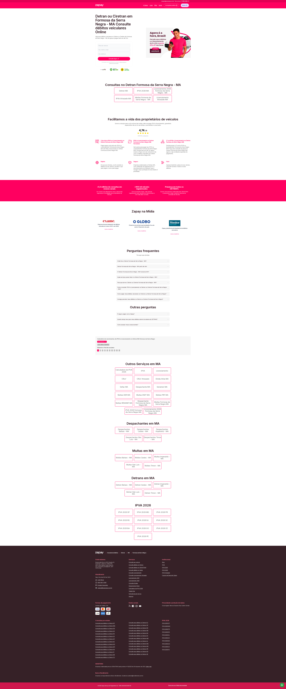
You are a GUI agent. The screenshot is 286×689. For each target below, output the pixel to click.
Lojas (151, 5)
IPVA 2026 (165, 570)
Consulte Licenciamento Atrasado (138, 575)
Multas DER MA (124, 395)
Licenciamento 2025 (134, 578)
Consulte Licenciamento (135, 573)
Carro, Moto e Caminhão (103, 344)
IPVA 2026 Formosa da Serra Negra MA (133, 411)
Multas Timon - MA (152, 466)
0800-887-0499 (101, 582)
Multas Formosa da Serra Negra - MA (143, 98)
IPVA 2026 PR (162, 512)
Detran (123, 553)
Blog (155, 5)
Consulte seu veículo (134, 562)
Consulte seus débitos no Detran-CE (105, 636)
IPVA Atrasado (166, 573)
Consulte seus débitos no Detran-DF (105, 623)
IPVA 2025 (165, 567)
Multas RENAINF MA (124, 403)
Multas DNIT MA (143, 395)
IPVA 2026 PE (143, 536)
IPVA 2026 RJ (143, 520)
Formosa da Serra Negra (139, 553)
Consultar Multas (133, 583)
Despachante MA (143, 387)
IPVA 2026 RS (124, 520)
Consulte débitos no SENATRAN (137, 567)
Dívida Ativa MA (162, 379)
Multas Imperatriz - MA (162, 458)
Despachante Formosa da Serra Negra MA (143, 403)
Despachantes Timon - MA (152, 438)
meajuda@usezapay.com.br (104, 588)
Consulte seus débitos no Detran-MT (105, 647)
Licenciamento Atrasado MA (163, 98)
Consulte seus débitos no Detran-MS (138, 646)
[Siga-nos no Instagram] (136, 606)
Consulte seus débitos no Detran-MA (139, 643)
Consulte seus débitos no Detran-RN (138, 630)
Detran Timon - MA (152, 493)
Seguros (131, 596)
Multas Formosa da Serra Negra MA (162, 403)
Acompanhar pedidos (170, 5)
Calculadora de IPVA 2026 (124, 371)
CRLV (124, 379)
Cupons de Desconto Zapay (169, 575)
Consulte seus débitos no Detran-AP (105, 639)
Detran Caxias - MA (143, 485)
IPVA (143, 371)
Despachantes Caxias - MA (143, 430)
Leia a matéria (109, 229)
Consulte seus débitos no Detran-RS (138, 628)
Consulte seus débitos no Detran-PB (138, 649)
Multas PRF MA (162, 395)
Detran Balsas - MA (124, 485)
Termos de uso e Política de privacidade (117, 63)
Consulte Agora (113, 58)
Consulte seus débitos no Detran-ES (138, 636)
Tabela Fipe (132, 591)
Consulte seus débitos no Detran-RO (138, 651)
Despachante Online (134, 586)
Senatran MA (162, 387)
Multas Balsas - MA (124, 458)
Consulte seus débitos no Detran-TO (105, 657)
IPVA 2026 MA (143, 91)
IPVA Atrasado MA (123, 98)
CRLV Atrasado (143, 379)
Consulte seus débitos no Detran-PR (105, 628)
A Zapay (145, 5)
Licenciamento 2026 (134, 580)
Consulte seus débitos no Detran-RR (105, 655)
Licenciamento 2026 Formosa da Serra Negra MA (152, 411)
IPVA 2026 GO (143, 528)
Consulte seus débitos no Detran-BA (138, 633)
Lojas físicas (100, 580)
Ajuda (160, 5)
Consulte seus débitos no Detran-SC (105, 631)
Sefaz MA (124, 387)
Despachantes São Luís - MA (133, 438)
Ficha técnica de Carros (135, 594)
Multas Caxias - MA (143, 458)
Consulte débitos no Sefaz (136, 570)
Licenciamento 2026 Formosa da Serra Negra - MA (162, 91)
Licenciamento (162, 371)
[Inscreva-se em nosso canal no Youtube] (140, 606)
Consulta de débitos (112, 553)
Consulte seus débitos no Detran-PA (105, 649)
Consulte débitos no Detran (136, 565)
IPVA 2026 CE (162, 528)
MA (129, 553)
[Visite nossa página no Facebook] (133, 606)
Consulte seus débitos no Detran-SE (138, 654)
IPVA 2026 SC (162, 520)
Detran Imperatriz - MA (162, 485)
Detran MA (123, 91)
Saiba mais (148, 666)
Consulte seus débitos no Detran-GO (105, 644)
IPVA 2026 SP (124, 512)
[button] (143, 261)
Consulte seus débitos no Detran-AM (138, 638)
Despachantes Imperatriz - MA (162, 430)
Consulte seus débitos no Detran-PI (104, 652)
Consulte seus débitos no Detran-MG (105, 626)
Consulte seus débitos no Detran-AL (138, 641)
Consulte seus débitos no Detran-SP (138, 625)
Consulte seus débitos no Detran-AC (105, 641)
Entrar (184, 5)
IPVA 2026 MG (143, 512)
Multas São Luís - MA (133, 466)
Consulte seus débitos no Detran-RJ (138, 622)
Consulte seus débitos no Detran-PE (105, 634)
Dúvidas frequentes (102, 585)
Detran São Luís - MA (133, 493)
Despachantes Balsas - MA (124, 430)
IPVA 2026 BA (124, 528)
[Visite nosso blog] (130, 606)
